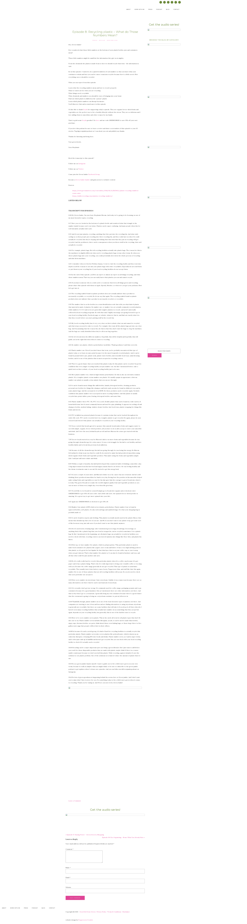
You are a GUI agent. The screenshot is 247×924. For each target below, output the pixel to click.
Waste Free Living (112, 40)
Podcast (94, 40)
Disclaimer (126, 912)
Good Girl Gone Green (87, 912)
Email (68, 877)
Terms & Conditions (114, 912)
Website (68, 887)
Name (68, 868)
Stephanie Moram (85, 11)
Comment (69, 849)
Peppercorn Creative (85, 920)
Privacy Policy (101, 912)
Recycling (102, 40)
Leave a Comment (75, 801)
